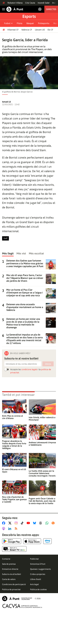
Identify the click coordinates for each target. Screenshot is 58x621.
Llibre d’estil (35, 579)
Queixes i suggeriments (40, 569)
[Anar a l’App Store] (32, 541)
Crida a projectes (37, 574)
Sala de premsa (9, 564)
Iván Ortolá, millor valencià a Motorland (42, 418)
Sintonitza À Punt (37, 564)
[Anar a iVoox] (54, 523)
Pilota (19, 23)
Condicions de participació (14, 584)
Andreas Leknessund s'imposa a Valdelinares (42, 443)
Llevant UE (40, 29)
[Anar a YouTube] (29, 523)
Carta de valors (8, 579)
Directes (51, 9)
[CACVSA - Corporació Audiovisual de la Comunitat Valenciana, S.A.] (22, 606)
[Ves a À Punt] (14, 9)
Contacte (6, 559)
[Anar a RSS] (16, 528)
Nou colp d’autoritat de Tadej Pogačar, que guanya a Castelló (14, 499)
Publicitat (34, 559)
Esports (29, 16)
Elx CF (50, 29)
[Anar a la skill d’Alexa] (47, 541)
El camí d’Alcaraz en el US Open (14, 470)
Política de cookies (38, 589)
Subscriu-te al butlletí (11, 574)
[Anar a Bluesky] (35, 523)
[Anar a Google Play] (11, 541)
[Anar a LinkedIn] (10, 528)
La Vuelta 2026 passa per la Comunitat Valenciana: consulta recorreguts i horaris (42, 473)
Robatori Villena (15, 3)
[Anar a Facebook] (4, 523)
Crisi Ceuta (30, 3)
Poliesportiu (43, 23)
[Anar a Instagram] (17, 523)
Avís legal (34, 584)
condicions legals (29, 369)
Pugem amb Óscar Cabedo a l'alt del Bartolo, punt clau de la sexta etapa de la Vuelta (42, 501)
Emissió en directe (10, 569)
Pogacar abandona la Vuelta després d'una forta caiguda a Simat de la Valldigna (14, 444)
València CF (26, 29)
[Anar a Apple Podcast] (4, 528)
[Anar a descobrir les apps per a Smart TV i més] (14, 549)
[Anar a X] (10, 523)
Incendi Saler (44, 3)
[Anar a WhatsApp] (47, 523)
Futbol (7, 23)
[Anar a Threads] (41, 523)
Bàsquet (30, 23)
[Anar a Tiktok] (23, 523)
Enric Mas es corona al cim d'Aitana (12, 417)
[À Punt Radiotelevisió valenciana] (17, 598)
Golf (5, 238)
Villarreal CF (13, 29)
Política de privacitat (11, 589)
